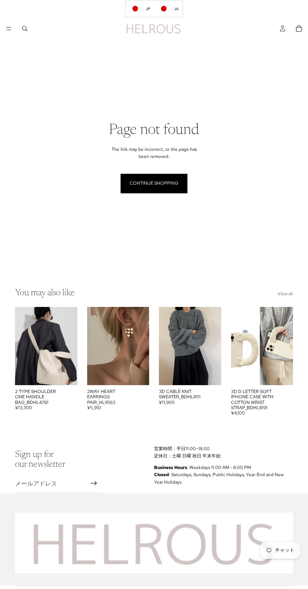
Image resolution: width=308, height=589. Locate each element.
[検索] (25, 28)
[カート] (299, 28)
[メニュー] (8, 28)
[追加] (137, 373)
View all (285, 294)
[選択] (65, 373)
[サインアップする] (94, 484)
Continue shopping (154, 183)
